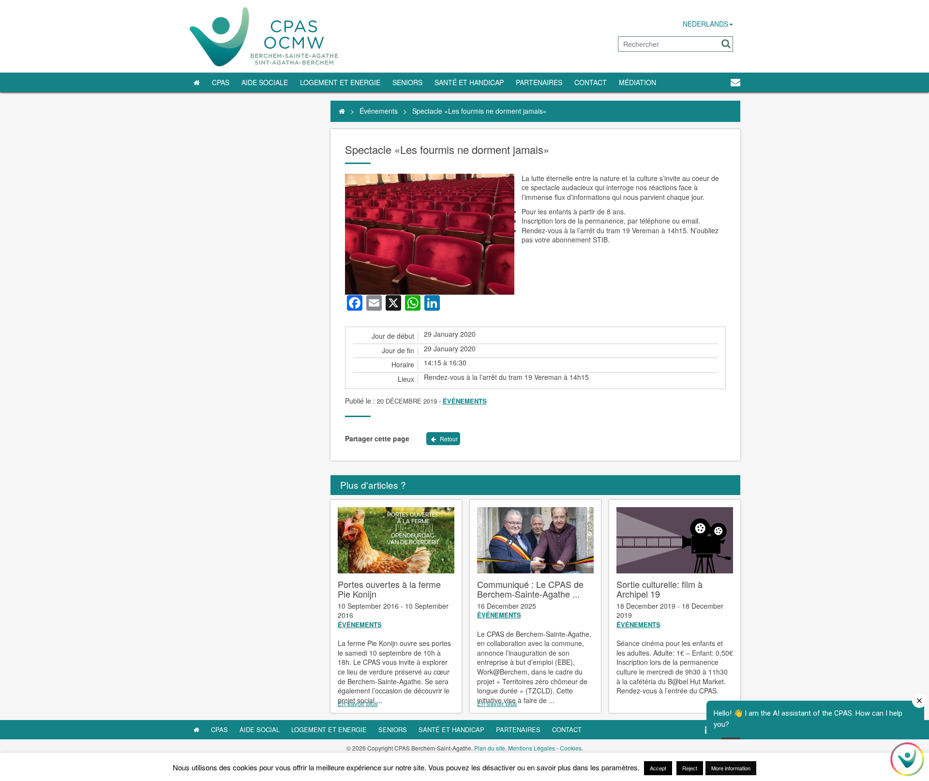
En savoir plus (358, 703)
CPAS (220, 82)
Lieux (406, 379)
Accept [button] (658, 768)
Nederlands (705, 24)
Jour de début (393, 336)
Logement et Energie (340, 82)
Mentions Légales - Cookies (545, 748)
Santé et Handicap (469, 82)
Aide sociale (264, 82)
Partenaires (539, 82)
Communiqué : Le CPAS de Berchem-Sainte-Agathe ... (530, 589)
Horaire (402, 364)
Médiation (637, 82)
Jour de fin (398, 350)
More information (730, 768)
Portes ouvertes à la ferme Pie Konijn (389, 589)
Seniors (407, 82)
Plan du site (489, 748)
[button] (726, 43)
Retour (448, 439)
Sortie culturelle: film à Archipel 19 (659, 589)
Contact (590, 82)
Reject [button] (689, 768)
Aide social (260, 729)
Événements (379, 111)
